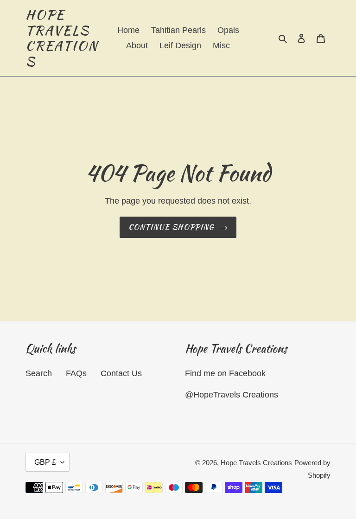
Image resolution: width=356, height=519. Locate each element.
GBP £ (45, 462)
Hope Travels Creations (61, 38)
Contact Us (121, 373)
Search (38, 373)
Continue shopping (171, 227)
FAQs (76, 373)
